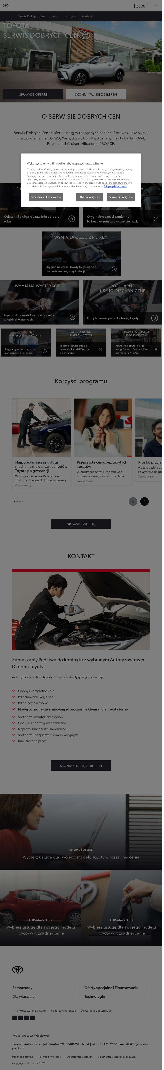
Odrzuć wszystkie (90, 196)
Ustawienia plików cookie (46, 196)
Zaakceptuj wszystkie (121, 196)
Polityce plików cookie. (115, 186)
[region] (81, 180)
